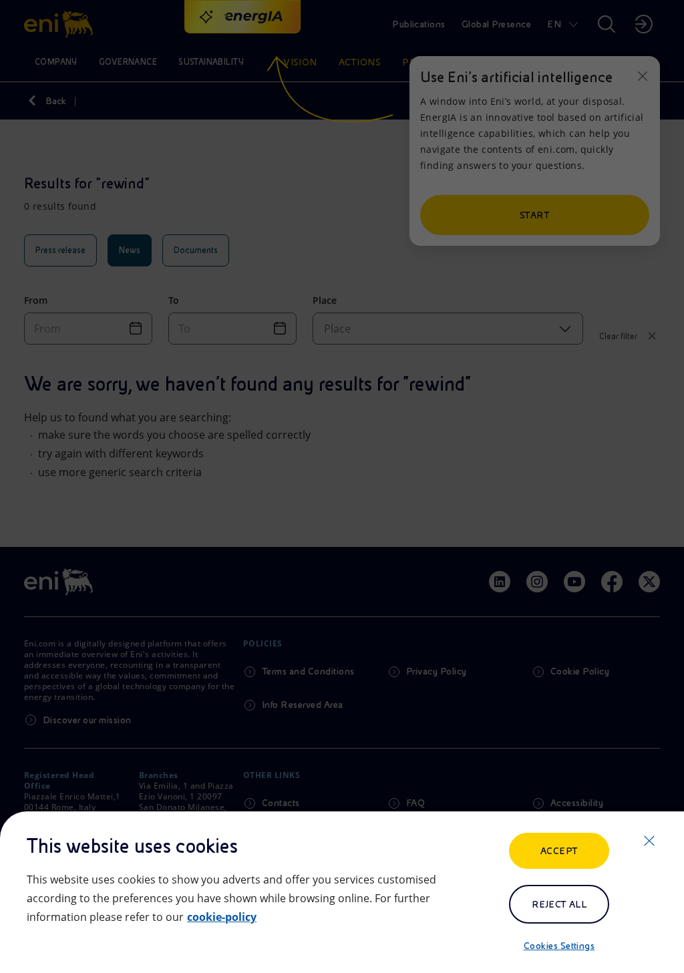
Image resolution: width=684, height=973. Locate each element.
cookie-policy (221, 917)
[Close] (649, 841)
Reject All (559, 904)
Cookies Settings (559, 945)
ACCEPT (559, 850)
